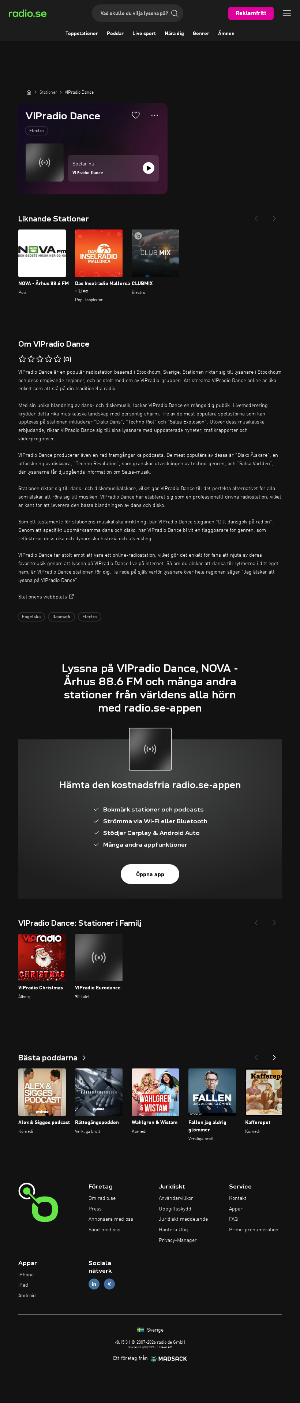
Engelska (31, 617)
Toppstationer (81, 33)
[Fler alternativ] (154, 115)
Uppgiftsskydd (175, 1209)
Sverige (155, 1330)
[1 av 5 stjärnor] (22, 359)
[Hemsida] (29, 92)
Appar (236, 1209)
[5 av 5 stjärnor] (57, 359)
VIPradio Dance (87, 173)
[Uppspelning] (148, 168)
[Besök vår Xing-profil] (109, 1284)
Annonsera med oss (111, 1219)
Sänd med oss (104, 1229)
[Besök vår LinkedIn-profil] (94, 1284)
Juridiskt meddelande (183, 1219)
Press (95, 1209)
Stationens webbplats (42, 597)
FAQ (233, 1219)
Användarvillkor (176, 1198)
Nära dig (174, 33)
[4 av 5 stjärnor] (48, 359)
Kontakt (238, 1198)
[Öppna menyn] (286, 13)
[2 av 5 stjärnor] (31, 359)
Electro (36, 131)
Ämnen (226, 33)
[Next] (274, 216)
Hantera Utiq (173, 1229)
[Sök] (174, 13)
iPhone (26, 1274)
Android (27, 1295)
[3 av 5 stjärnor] (39, 359)
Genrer (201, 33)
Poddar (115, 33)
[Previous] (256, 216)
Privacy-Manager (178, 1240)
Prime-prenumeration (253, 1229)
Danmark (61, 617)
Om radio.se (102, 1198)
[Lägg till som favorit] (136, 115)
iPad (23, 1285)
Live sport (144, 33)
